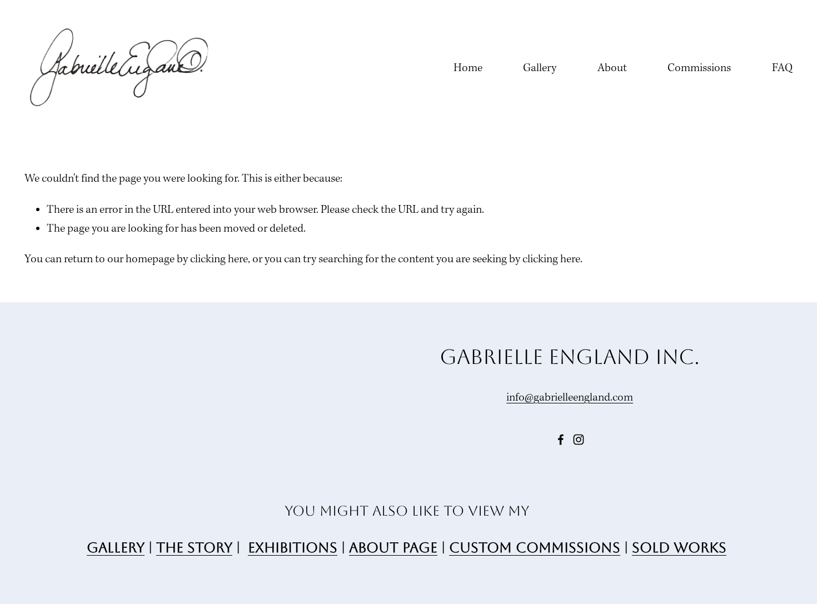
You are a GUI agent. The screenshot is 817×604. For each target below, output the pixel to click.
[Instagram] (578, 439)
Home (468, 68)
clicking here (219, 259)
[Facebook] (560, 439)
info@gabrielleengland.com (569, 398)
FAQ (782, 68)
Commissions (699, 68)
